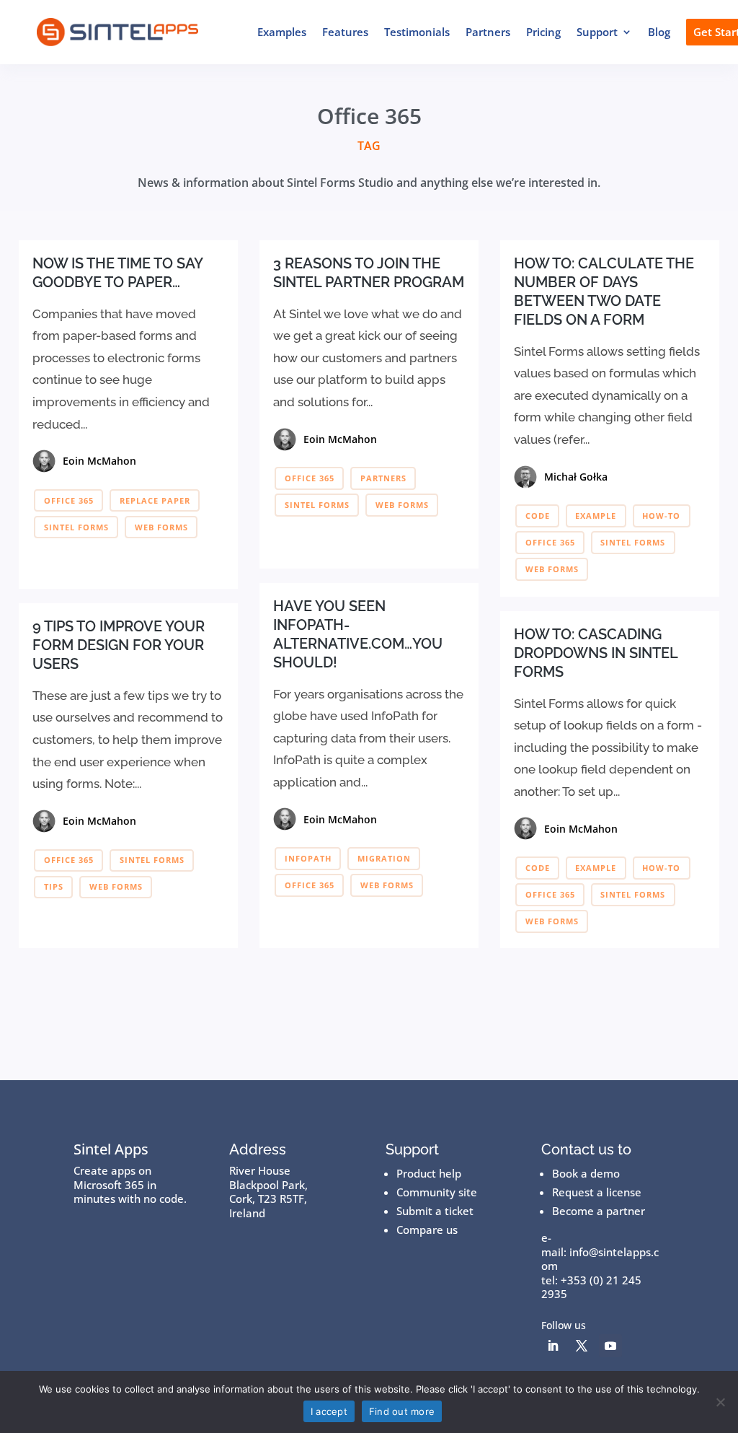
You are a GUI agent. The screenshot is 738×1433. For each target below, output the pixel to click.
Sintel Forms (76, 527)
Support (597, 32)
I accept (329, 1411)
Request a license (596, 1192)
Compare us (427, 1229)
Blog (659, 32)
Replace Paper (155, 500)
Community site (436, 1192)
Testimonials (417, 32)
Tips (53, 886)
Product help (428, 1173)
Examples (281, 32)
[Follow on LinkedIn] (552, 1345)
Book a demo (586, 1173)
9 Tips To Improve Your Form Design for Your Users (118, 645)
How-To (661, 515)
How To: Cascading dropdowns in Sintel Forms (595, 653)
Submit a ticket (435, 1211)
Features (345, 32)
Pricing (543, 32)
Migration (384, 858)
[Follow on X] (581, 1345)
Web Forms (161, 527)
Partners (488, 32)
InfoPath (308, 858)
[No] (720, 1402)
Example (595, 515)
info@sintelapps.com (600, 1259)
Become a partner (598, 1211)
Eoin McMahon (99, 461)
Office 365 (69, 500)
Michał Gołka (576, 476)
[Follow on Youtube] (610, 1345)
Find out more (402, 1411)
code (537, 515)
